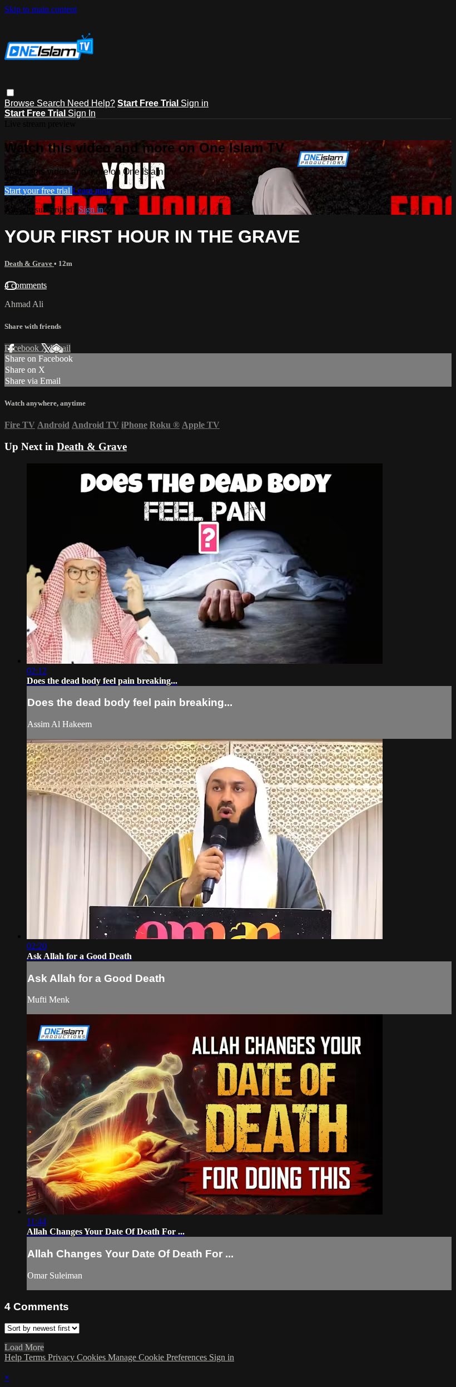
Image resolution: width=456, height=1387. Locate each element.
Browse (20, 103)
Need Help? (91, 103)
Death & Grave (29, 263)
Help (14, 1357)
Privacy (62, 1357)
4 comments (25, 285)
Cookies (92, 1357)
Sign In (82, 113)
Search (52, 103)
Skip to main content (40, 9)
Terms (36, 1357)
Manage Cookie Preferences (158, 1357)
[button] (10, 92)
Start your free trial (38, 190)
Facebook (22, 348)
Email (60, 348)
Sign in (195, 103)
